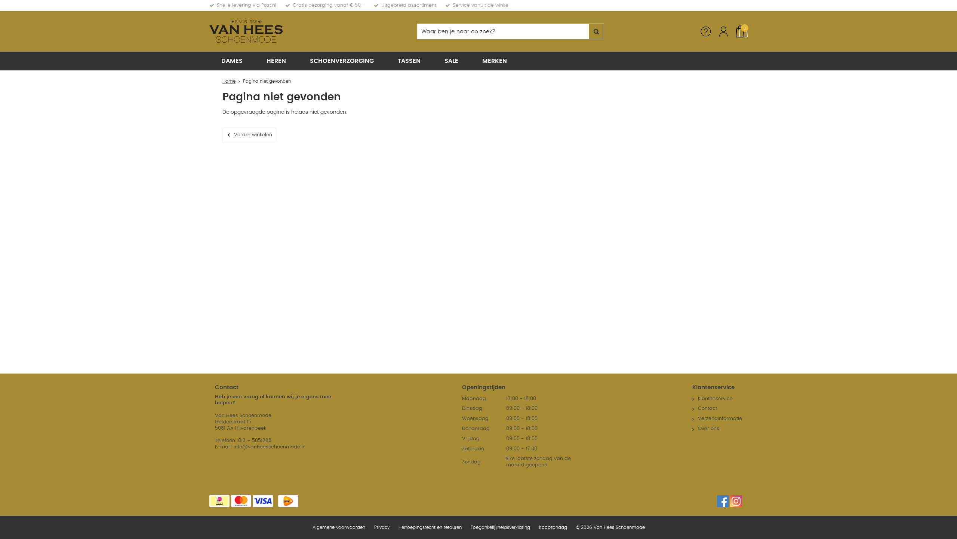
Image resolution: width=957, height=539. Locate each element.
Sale (451, 61)
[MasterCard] (241, 501)
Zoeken (596, 31)
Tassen (409, 61)
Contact (707, 408)
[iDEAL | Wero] (219, 501)
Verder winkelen (253, 135)
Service (706, 31)
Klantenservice (715, 398)
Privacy (382, 527)
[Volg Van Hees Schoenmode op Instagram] (736, 501)
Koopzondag (553, 527)
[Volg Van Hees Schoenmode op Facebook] (723, 501)
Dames (232, 61)
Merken (494, 61)
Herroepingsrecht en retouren (430, 527)
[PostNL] (288, 501)
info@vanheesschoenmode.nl (269, 447)
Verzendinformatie (720, 418)
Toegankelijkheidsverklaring (500, 527)
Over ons (708, 428)
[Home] (265, 31)
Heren (276, 61)
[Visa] (263, 501)
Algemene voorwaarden (339, 527)
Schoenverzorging (342, 61)
